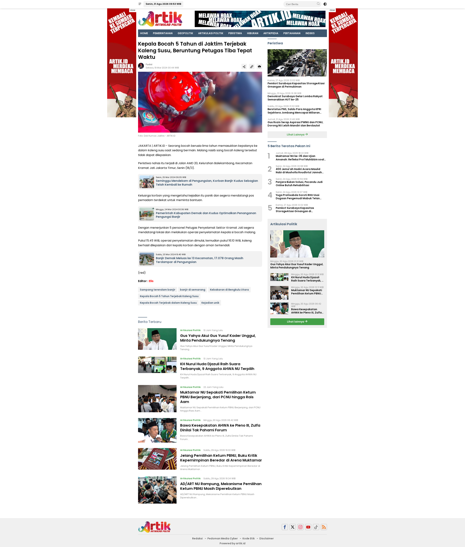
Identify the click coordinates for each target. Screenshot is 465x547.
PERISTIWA (235, 33)
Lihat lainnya (296, 322)
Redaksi (197, 538)
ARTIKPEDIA (270, 33)
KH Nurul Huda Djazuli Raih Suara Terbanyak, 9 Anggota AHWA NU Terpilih (217, 366)
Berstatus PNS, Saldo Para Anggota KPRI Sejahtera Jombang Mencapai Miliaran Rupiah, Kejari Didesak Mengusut (294, 111)
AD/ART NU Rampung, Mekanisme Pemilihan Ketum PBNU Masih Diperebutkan (221, 486)
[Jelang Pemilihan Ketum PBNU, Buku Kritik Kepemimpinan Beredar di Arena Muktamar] (157, 459)
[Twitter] (293, 527)
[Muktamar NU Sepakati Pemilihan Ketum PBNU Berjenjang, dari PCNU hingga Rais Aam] (157, 399)
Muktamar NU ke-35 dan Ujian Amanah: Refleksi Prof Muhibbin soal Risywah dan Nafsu (300, 158)
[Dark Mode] (325, 4)
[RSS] (324, 527)
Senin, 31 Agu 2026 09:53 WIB (163, 4)
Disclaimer (266, 538)
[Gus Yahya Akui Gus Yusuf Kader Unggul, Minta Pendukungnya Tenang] (157, 339)
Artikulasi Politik (190, 330)
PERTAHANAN (291, 33)
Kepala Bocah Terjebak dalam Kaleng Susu (168, 303)
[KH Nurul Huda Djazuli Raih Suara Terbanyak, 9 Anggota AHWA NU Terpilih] (157, 367)
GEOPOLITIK (185, 33)
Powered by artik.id (232, 543)
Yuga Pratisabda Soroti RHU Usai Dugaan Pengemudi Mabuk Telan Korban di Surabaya (298, 196)
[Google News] (316, 527)
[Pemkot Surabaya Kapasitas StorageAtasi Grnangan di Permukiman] (297, 62)
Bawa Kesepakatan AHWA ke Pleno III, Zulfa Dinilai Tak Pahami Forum (220, 428)
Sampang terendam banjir (157, 289)
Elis (151, 281)
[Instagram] (300, 527)
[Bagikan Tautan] (244, 66)
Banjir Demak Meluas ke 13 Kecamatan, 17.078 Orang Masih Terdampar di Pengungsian (199, 260)
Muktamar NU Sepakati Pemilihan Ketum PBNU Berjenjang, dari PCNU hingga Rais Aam (218, 397)
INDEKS (310, 33)
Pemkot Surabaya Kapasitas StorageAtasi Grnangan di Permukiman (296, 85)
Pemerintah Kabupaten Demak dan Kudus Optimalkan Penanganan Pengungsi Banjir (206, 215)
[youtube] (308, 527)
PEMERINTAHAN (163, 33)
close (132, 10)
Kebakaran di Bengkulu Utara (229, 289)
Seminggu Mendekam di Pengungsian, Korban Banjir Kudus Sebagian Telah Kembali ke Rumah (207, 183)
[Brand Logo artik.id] (160, 19)
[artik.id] (154, 527)
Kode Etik (248, 538)
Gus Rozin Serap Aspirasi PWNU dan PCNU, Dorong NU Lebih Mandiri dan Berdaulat (295, 124)
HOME (144, 33)
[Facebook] (285, 527)
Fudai (149, 64)
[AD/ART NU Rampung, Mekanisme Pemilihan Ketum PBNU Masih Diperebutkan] (157, 490)
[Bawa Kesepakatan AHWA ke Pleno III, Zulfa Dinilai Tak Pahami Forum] (157, 430)
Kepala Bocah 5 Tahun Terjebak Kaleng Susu (169, 296)
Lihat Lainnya (296, 134)
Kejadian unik (210, 303)
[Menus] (140, 4)
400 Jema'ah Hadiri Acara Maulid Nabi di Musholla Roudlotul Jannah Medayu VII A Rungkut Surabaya (299, 170)
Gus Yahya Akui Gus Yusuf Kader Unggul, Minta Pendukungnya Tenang (218, 338)
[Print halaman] (259, 66)
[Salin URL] (251, 66)
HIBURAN (252, 33)
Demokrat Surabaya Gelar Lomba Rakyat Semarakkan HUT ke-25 (295, 98)
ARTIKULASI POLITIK (210, 33)
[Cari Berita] (318, 4)
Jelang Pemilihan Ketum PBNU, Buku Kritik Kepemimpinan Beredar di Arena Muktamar (221, 458)
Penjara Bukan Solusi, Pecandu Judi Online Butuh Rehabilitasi (299, 184)
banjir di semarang (192, 289)
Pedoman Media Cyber (222, 538)
